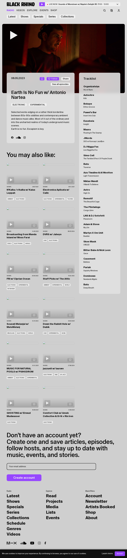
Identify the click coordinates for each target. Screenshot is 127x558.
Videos (20, 10)
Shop (54, 10)
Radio (10, 10)
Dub (45, 240)
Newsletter (96, 502)
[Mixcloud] (11, 543)
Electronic (19, 104)
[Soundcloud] (18, 137)
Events (44, 10)
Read (51, 496)
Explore (32, 10)
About (91, 518)
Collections (67, 16)
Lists (51, 513)
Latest (12, 16)
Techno (70, 199)
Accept (120, 554)
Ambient (10, 199)
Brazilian (10, 333)
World (27, 243)
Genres (14, 529)
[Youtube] (32, 543)
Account (93, 496)
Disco (9, 243)
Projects (54, 502)
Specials (38, 16)
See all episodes (60, 84)
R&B (56, 374)
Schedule (16, 524)
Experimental (37, 104)
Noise (63, 333)
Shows (24, 16)
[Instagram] (24, 137)
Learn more (107, 554)
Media (52, 507)
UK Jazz (63, 374)
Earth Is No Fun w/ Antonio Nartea (38, 95)
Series (52, 16)
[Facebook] (12, 137)
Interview (11, 288)
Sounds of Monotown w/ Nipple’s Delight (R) (83, 4)
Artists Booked (100, 507)
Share (66, 78)
